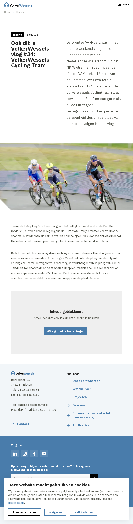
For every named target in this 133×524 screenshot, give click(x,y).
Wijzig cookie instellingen (66, 331)
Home (7, 12)
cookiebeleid (16, 503)
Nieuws (20, 12)
